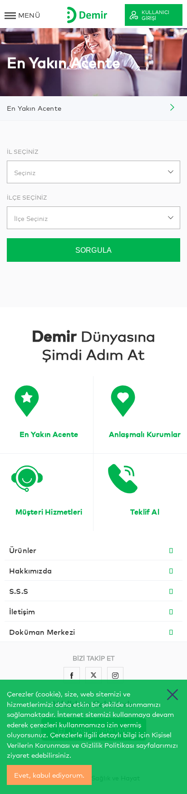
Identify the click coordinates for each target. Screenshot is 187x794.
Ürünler (22, 550)
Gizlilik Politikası (107, 744)
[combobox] (93, 172)
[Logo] (87, 15)
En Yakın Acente (34, 107)
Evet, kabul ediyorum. (49, 774)
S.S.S (18, 591)
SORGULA (93, 250)
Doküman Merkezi (42, 632)
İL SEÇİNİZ (23, 151)
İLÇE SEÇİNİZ (27, 197)
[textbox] (93, 172)
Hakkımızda (30, 570)
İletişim (22, 611)
